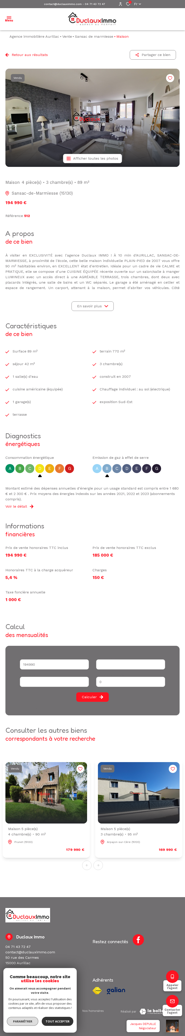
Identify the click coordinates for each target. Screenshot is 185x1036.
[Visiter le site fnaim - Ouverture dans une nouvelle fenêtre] (97, 990)
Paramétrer (22, 1021)
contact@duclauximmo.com (63, 4)
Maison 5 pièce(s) (27, 831)
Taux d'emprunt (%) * (111, 674)
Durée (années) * (108, 656)
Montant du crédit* (33, 656)
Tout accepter (57, 1021)
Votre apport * (30, 674)
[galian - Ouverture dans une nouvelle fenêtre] (116, 990)
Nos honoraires (93, 1011)
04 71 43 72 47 (95, 4)
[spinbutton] (130, 682)
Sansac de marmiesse (94, 36)
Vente (67, 36)
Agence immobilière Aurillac (34, 36)
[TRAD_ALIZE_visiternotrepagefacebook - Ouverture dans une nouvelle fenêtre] (138, 939)
